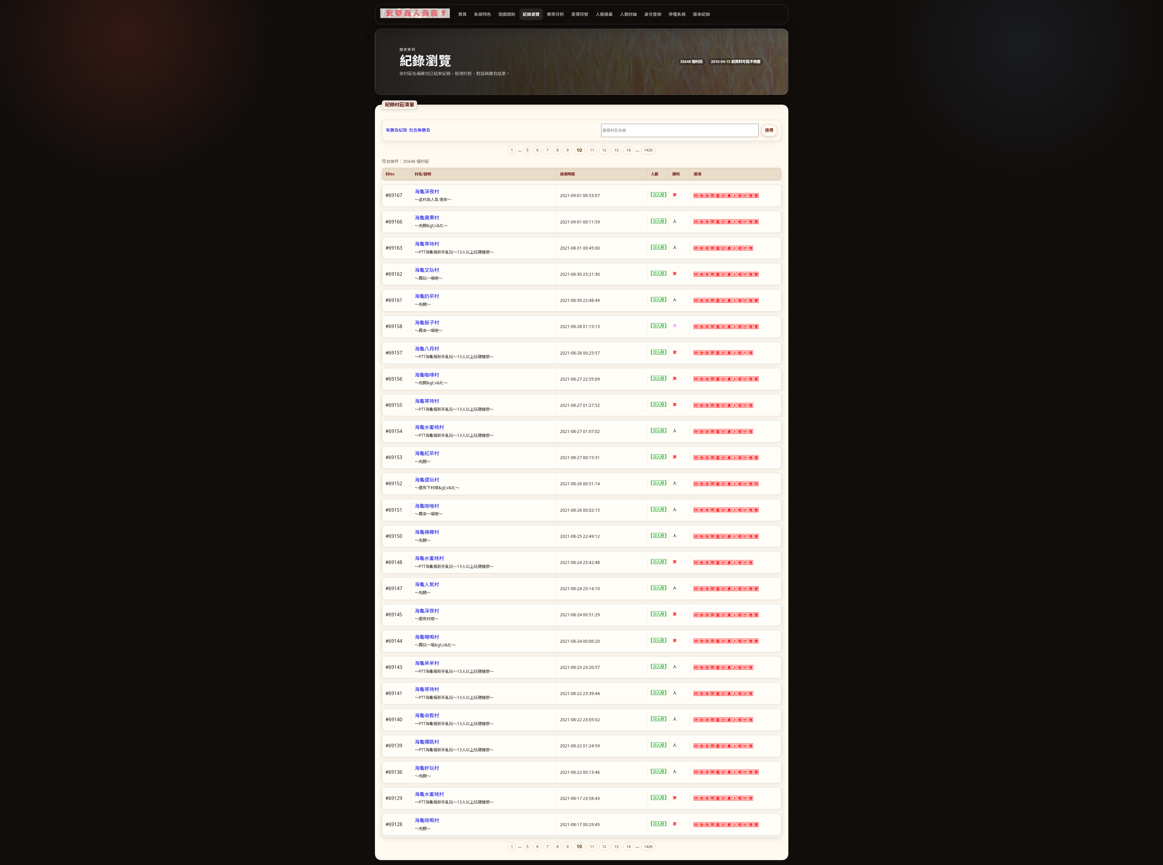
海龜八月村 (427, 348)
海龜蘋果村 (427, 217)
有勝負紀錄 (396, 130)
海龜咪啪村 (427, 506)
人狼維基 (604, 14)
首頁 (462, 14)
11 (592, 150)
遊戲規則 (506, 14)
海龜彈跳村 (427, 742)
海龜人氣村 (427, 584)
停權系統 (677, 14)
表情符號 (579, 14)
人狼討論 (628, 14)
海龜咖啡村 (427, 375)
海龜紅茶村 (427, 453)
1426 (648, 150)
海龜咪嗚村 (427, 820)
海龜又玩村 (427, 270)
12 (604, 150)
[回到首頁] (415, 13)
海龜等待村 (427, 243)
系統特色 (482, 14)
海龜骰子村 (427, 322)
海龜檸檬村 (427, 532)
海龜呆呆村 (427, 663)
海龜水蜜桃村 (429, 427)
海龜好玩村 (427, 768)
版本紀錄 (701, 14)
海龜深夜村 (427, 191)
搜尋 (769, 130)
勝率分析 (555, 14)
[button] (696, 195)
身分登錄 (652, 14)
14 (628, 150)
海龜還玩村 (427, 479)
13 (616, 150)
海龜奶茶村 (427, 296)
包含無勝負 (419, 130)
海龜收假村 (427, 715)
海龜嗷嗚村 (427, 637)
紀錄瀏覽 (531, 14)
